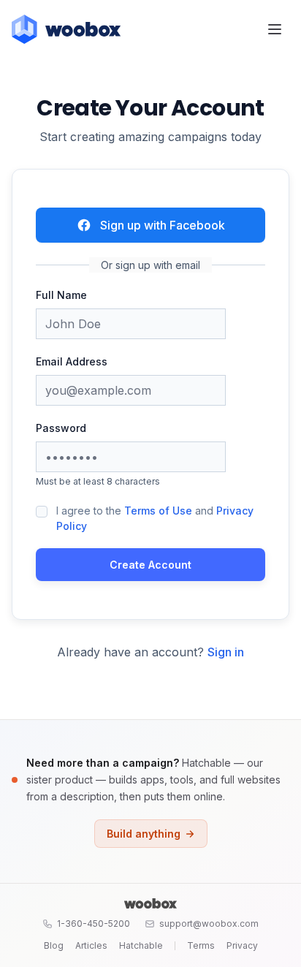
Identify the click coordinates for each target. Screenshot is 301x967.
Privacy (242, 945)
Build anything (143, 833)
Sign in (225, 652)
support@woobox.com (209, 923)
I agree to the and (155, 518)
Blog (54, 945)
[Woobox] (150, 903)
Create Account (150, 564)
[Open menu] (274, 29)
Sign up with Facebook (162, 225)
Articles (91, 945)
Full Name (61, 295)
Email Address (71, 361)
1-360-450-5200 (93, 923)
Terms (201, 945)
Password (61, 428)
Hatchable (141, 945)
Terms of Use (158, 510)
